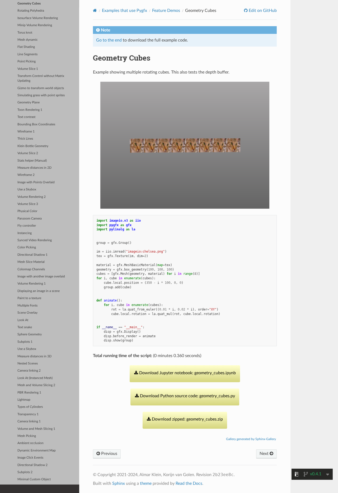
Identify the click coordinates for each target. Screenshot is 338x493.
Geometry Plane (28, 102)
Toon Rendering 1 (29, 109)
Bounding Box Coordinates (36, 124)
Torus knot (24, 32)
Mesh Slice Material (31, 262)
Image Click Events (30, 457)
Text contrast (26, 117)
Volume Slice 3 (27, 204)
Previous (108, 453)
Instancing (24, 233)
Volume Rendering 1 (31, 283)
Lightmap (23, 399)
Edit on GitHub (262, 10)
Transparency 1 (28, 414)
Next (265, 453)
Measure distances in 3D (34, 356)
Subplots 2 (24, 472)
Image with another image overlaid (41, 276)
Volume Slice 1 (27, 68)
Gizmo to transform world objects (40, 88)
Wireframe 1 (26, 131)
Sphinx (118, 483)
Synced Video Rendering (34, 240)
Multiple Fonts (27, 305)
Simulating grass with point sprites (41, 95)
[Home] (95, 10)
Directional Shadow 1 (32, 254)
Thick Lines (25, 138)
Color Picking (26, 247)
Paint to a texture (29, 298)
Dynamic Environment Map (36, 450)
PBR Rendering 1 (29, 392)
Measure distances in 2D (34, 167)
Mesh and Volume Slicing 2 (36, 385)
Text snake (24, 327)
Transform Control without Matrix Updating (40, 78)
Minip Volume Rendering (34, 25)
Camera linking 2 (29, 370)
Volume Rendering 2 (31, 196)
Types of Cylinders (30, 406)
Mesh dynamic (27, 39)
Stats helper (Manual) (32, 160)
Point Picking (26, 61)
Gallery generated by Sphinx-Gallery (251, 439)
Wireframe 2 (26, 175)
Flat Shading (26, 46)
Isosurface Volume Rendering (37, 18)
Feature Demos (166, 10)
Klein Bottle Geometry (32, 146)
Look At (22, 320)
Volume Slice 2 (27, 153)
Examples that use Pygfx (124, 10)
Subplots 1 (24, 341)
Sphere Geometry (29, 334)
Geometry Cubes (29, 3)
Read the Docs (189, 483)
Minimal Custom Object (34, 479)
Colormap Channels (31, 269)
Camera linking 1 (29, 421)
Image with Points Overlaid (36, 182)
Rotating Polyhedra (30, 10)
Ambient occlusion (30, 443)
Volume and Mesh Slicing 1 (36, 428)
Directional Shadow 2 (32, 465)
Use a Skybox (26, 189)
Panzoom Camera (29, 218)
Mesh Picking (26, 436)
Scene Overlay (27, 312)
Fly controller (26, 225)
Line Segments (27, 54)
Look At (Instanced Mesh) (35, 378)
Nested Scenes (27, 363)
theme (146, 483)
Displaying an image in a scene (38, 291)
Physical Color (27, 211)
